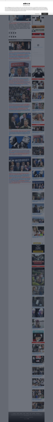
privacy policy (15, 10)
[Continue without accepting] (5, 0)
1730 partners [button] (9, 7)
